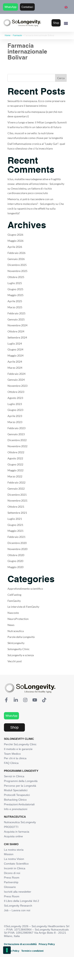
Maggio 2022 (15, 470)
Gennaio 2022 (16, 488)
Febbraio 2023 (16, 428)
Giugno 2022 (15, 464)
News (10, 625)
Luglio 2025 (14, 283)
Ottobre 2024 (15, 331)
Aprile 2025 (14, 301)
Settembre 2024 (17, 337)
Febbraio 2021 (16, 536)
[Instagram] (25, 700)
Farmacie (17, 35)
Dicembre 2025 (17, 264)
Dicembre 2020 (17, 543)
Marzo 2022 (14, 476)
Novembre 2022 (17, 446)
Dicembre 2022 (17, 440)
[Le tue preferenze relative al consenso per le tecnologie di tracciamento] (7, 950)
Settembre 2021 (17, 512)
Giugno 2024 (15, 349)
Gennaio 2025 (16, 319)
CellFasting (14, 594)
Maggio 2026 (15, 240)
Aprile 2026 (14, 246)
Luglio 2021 (14, 518)
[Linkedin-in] (15, 700)
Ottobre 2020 (15, 555)
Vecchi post (14, 661)
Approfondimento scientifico (25, 588)
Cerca (61, 78)
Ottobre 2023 (15, 391)
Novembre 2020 (17, 549)
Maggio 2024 (15, 355)
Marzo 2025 (14, 307)
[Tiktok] (44, 700)
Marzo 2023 (14, 422)
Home (7, 35)
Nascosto (13, 612)
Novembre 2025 (17, 271)
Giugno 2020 (15, 561)
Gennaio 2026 (16, 259)
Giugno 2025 (15, 289)
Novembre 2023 (17, 385)
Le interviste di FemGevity (23, 606)
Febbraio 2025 (16, 313)
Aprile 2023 (14, 416)
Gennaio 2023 (16, 434)
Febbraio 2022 (16, 482)
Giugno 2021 (15, 524)
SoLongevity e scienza (20, 655)
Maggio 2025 (15, 295)
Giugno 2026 (15, 234)
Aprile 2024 (14, 361)
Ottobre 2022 (15, 452)
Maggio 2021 (15, 530)
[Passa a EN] (65, 7)
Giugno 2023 (15, 409)
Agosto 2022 (15, 458)
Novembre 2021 (17, 500)
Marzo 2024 (14, 367)
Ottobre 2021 (15, 506)
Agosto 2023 (15, 398)
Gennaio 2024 (16, 379)
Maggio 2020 (15, 567)
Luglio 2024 (14, 343)
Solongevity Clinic (18, 649)
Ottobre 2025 (15, 277)
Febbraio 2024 (16, 373)
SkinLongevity (15, 643)
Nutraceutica (15, 631)
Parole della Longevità (21, 637)
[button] (66, 23)
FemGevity (14, 600)
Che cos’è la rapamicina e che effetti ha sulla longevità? (35, 208)
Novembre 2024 (17, 325)
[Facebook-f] (6, 700)
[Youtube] (34, 700)
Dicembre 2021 (17, 494)
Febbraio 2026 (16, 253)
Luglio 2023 (14, 404)
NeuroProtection (18, 618)
